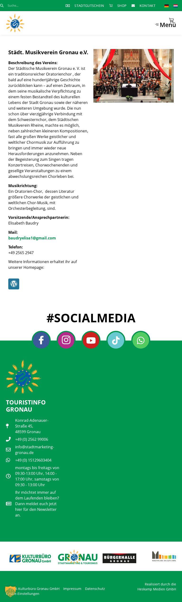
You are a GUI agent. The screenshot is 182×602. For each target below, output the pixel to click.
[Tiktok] (115, 340)
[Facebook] (41, 340)
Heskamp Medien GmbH (156, 589)
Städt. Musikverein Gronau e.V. (48, 52)
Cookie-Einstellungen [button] (22, 593)
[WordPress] (13, 284)
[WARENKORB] (171, 20)
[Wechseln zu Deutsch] (166, 5)
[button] (10, 591)
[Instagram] (66, 340)
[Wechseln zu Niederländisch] (175, 5)
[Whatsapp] (140, 340)
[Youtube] (91, 340)
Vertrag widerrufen (23, 579)
